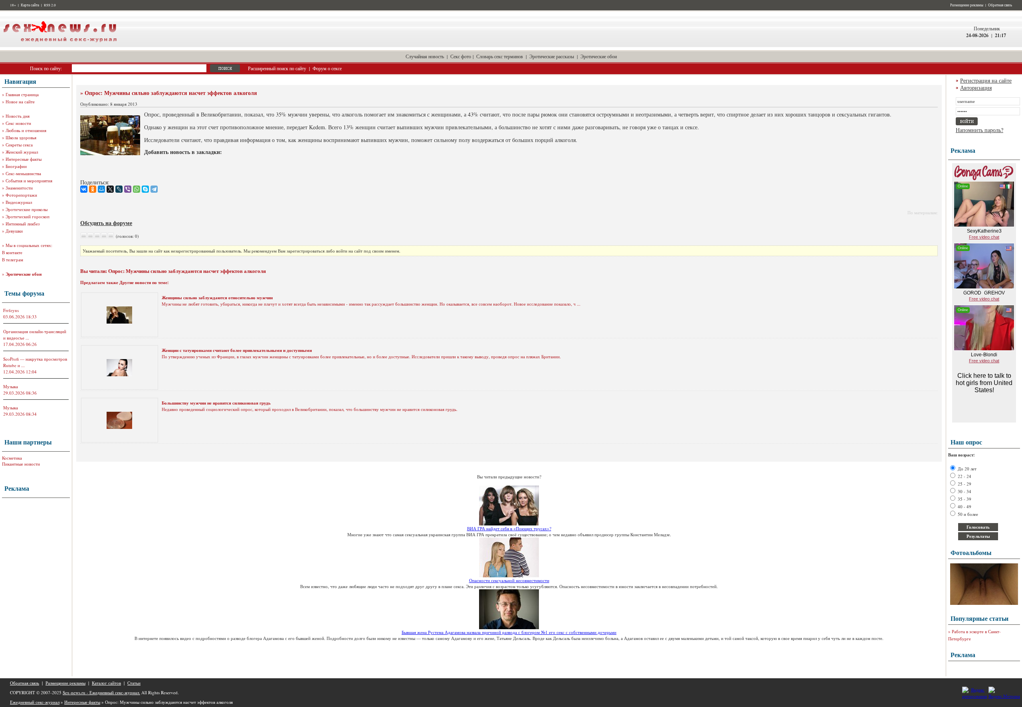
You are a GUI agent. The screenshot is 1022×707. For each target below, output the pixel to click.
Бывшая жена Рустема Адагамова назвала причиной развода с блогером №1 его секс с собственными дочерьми (509, 632)
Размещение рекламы (966, 5)
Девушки (14, 231)
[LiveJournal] (119, 189)
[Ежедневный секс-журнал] (60, 45)
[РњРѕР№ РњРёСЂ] (101, 189)
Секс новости (18, 123)
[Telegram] (154, 189)
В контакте (12, 252)
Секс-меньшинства (23, 173)
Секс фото (460, 56)
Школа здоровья (21, 137)
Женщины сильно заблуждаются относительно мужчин (217, 297)
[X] (110, 189)
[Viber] (127, 189)
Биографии (16, 166)
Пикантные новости (21, 464)
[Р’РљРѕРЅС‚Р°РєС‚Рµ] (83, 189)
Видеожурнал (19, 202)
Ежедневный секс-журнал (34, 702)
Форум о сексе (327, 68)
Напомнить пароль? (979, 130)
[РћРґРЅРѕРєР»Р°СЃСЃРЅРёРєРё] (92, 189)
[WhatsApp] (136, 189)
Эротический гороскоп (28, 216)
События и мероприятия (29, 181)
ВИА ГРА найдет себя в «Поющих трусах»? (509, 528)
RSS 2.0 (50, 5)
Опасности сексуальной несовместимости (509, 580)
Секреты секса (19, 145)
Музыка (10, 386)
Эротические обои (598, 56)
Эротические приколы (27, 209)
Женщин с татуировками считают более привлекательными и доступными (237, 350)
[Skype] (145, 189)
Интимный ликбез (23, 224)
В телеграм (12, 260)
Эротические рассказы (551, 56)
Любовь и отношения (26, 130)
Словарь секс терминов (499, 56)
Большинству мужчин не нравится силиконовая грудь (216, 403)
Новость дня (18, 116)
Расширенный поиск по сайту (277, 68)
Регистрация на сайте (986, 80)
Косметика (12, 458)
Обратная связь (1000, 5)
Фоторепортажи (21, 195)
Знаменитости (19, 188)
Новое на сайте (20, 102)
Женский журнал (22, 152)
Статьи (134, 683)
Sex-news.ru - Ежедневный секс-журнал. (101, 692)
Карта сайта (30, 5)
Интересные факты (24, 159)
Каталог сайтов (106, 683)
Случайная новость (425, 56)
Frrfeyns (11, 310)
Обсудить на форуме (106, 223)
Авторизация (976, 87)
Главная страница (22, 94)
